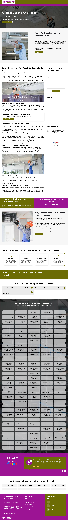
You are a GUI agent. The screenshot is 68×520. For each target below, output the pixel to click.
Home (26, 2)
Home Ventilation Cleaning (59, 419)
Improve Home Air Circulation (8, 378)
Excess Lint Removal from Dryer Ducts (47, 402)
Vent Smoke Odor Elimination (21, 359)
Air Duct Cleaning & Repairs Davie (53, 518)
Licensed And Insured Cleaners (47, 383)
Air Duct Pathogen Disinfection (8, 434)
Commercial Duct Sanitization (47, 326)
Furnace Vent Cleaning (8, 387)
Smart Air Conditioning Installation (8, 341)
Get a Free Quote (7, 21)
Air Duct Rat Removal (34, 433)
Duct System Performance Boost (8, 383)
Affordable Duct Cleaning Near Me (8, 373)
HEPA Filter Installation (47, 349)
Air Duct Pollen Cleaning (21, 401)
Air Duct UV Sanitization (34, 354)
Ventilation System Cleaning (59, 312)
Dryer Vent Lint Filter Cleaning (8, 419)
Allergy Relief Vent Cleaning (59, 345)
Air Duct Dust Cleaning (59, 396)
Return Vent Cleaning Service (21, 448)
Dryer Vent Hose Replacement (34, 336)
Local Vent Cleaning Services (34, 369)
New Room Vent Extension (21, 397)
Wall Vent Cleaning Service (8, 448)
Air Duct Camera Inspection (59, 373)
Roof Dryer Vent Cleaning (59, 364)
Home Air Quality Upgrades (60, 350)
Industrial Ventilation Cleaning (34, 322)
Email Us (52, 502)
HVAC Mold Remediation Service (59, 434)
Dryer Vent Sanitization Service (59, 415)
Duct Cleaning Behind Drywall (8, 345)
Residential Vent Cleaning (34, 317)
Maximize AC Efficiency (47, 378)
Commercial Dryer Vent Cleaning (21, 410)
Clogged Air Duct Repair (34, 428)
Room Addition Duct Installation (8, 397)
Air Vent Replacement (21, 331)
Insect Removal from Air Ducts (8, 402)
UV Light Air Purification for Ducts (34, 419)
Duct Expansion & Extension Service (47, 415)
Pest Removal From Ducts (59, 355)
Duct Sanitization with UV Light (8, 438)
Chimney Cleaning (59, 424)
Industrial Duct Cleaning (47, 317)
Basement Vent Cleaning (8, 442)
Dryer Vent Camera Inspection (59, 383)
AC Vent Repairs (59, 331)
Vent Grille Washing (34, 387)
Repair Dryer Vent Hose (34, 405)
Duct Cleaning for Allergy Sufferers (34, 443)
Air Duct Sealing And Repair (8, 336)
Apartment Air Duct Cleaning (21, 326)
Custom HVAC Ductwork (46, 392)
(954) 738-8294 (60, 2)
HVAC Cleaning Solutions (8, 424)
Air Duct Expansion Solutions (34, 392)
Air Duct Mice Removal (8, 428)
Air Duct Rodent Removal (34, 378)
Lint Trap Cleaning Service (34, 359)
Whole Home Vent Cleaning (21, 438)
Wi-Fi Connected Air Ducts (21, 341)
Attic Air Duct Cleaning (59, 442)
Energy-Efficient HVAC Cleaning (47, 387)
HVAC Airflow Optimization (59, 378)
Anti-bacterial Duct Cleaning (34, 415)
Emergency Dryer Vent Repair (59, 369)
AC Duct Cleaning (34, 312)
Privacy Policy (27, 509)
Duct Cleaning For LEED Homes (59, 387)
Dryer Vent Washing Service (8, 415)
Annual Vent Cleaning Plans (21, 373)
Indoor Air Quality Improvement (34, 345)
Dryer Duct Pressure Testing (46, 443)
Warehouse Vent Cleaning (60, 322)
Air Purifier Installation (8, 405)
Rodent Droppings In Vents (8, 359)
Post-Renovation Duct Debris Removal (47, 419)
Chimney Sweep (47, 424)
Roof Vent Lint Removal (34, 447)
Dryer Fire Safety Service (59, 359)
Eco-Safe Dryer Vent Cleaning (59, 448)
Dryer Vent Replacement (8, 410)
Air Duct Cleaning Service (8, 312)
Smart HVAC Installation (59, 335)
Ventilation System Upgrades (46, 336)
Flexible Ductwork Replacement (47, 331)
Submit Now (56, 90)
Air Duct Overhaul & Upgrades (46, 429)
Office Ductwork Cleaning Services (47, 322)
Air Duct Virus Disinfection (59, 429)
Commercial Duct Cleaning (21, 424)
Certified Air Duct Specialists (21, 383)
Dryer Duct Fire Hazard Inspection (47, 434)
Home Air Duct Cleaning (8, 317)
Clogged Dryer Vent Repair (46, 359)
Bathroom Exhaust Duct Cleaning (59, 438)
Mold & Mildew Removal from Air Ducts (8, 350)
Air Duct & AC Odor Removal (46, 345)
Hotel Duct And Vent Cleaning (59, 326)
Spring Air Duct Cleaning (34, 373)
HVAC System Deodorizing (34, 350)
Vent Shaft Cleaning (21, 405)
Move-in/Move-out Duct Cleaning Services (46, 373)
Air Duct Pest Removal (21, 414)
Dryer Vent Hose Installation (21, 364)
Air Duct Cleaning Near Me (21, 369)
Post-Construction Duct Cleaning (46, 438)
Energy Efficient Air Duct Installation (59, 341)
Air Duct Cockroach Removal (21, 429)
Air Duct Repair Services (34, 331)
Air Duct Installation (8, 331)
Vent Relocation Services (47, 397)
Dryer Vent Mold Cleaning (47, 410)
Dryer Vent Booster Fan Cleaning (47, 448)
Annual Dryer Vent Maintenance (8, 364)
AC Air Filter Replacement (21, 387)
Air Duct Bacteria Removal (21, 434)
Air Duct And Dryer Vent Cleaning (59, 317)
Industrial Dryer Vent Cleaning (34, 410)
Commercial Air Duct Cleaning (21, 317)
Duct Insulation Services (21, 392)
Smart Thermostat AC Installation (47, 341)
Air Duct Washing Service (59, 410)
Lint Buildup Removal (47, 354)
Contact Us (40, 2)
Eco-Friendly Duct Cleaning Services (21, 419)
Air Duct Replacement (59, 405)
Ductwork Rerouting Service (59, 392)
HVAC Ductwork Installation (21, 336)
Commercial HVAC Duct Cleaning (8, 322)
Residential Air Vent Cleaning (21, 322)
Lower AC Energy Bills (21, 378)
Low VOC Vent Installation (8, 392)
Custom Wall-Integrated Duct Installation (21, 345)
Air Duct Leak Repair (46, 405)
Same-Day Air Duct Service (46, 369)
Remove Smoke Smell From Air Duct (59, 402)
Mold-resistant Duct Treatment (21, 355)
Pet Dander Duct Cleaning (21, 350)
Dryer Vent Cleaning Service (21, 312)
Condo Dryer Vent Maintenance (47, 364)
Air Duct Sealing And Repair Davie (11, 4)
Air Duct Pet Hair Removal (34, 402)
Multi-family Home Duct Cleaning (34, 326)
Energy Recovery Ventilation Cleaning (33, 438)
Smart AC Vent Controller (34, 340)
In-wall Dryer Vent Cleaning (8, 369)
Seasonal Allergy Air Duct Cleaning (34, 424)
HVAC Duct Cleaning (46, 312)
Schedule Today (8, 118)
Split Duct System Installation (34, 397)
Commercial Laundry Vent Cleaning (34, 364)
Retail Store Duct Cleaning (8, 326)
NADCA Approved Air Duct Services (34, 383)
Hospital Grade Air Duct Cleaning (21, 443)
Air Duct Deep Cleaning (8, 354)
